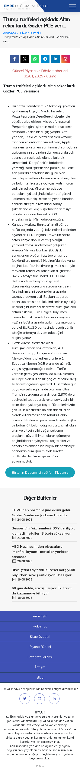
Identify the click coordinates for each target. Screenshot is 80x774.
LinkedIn (55, 59)
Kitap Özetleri (40, 637)
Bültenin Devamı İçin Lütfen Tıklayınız (40, 472)
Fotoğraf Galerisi (40, 657)
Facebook (14, 59)
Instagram (65, 59)
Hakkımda (40, 626)
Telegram (45, 59)
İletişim (40, 667)
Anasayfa (40, 616)
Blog (40, 677)
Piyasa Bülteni (40, 647)
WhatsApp (35, 59)
